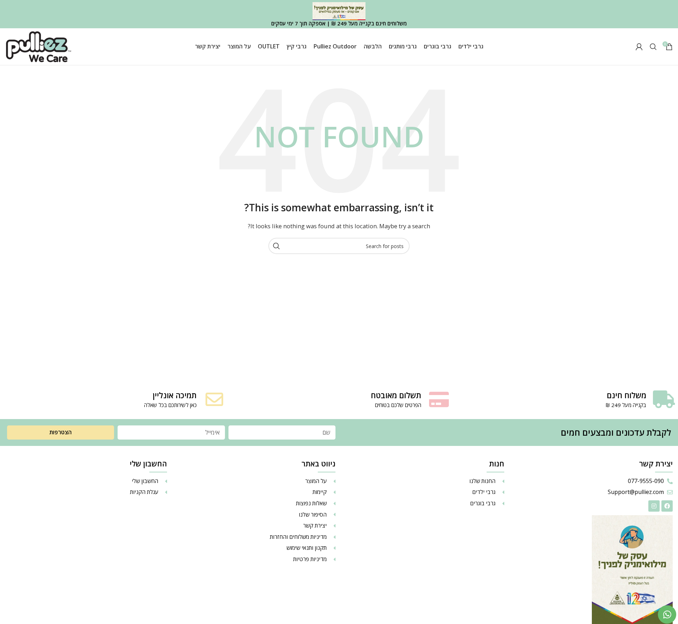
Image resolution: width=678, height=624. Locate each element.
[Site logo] (38, 45)
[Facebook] (667, 506)
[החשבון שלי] (639, 47)
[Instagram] (654, 506)
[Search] (653, 47)
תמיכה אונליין (175, 395)
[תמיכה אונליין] (214, 399)
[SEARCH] (276, 246)
